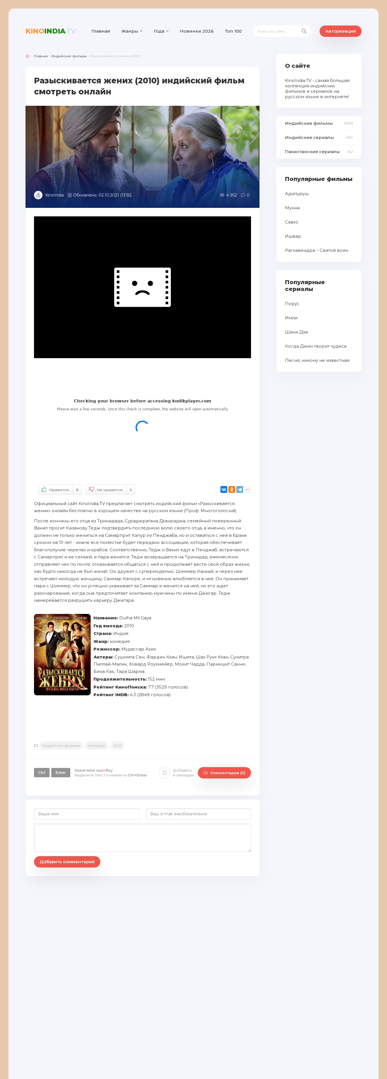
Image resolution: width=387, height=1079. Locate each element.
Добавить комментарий (67, 861)
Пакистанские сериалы (312, 151)
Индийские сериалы (309, 137)
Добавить (183, 772)
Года (159, 31)
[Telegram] (239, 489)
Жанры (130, 31)
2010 (117, 745)
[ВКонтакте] (223, 489)
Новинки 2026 (197, 31)
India (50, 31)
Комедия (96, 745)
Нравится (63, 489)
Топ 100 (233, 31)
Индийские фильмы (61, 745)
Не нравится (114, 489)
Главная (101, 31)
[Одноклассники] (231, 489)
